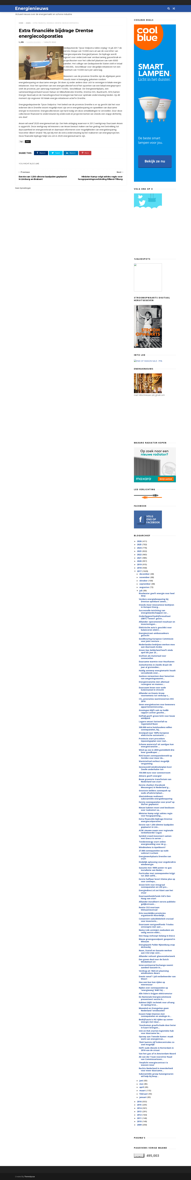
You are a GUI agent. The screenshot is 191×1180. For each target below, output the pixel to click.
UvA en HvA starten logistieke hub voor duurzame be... (156, 1032)
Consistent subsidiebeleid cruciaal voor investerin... (156, 919)
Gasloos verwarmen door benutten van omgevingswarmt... (156, 677)
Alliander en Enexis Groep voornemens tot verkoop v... (154, 694)
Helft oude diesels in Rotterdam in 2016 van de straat (156, 1049)
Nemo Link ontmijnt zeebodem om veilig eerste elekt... (156, 931)
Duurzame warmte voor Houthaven (156, 661)
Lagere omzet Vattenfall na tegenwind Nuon (153, 722)
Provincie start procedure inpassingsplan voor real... (153, 739)
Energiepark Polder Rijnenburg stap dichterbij (157, 945)
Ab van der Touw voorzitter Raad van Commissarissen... (155, 1058)
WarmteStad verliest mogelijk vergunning (154, 762)
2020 (139, 561)
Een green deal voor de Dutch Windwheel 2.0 (154, 960)
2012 (139, 1114)
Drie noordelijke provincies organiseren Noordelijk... (152, 914)
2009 (139, 1124)
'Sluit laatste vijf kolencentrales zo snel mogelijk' (156, 1043)
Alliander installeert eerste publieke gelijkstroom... (157, 902)
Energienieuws (31, 8)
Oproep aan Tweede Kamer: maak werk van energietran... (156, 1037)
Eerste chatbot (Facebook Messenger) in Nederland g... (154, 786)
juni (141, 1080)
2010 (139, 1121)
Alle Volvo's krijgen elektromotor (155, 993)
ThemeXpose (29, 1176)
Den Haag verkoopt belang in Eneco (157, 935)
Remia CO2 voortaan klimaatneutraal (149, 908)
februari (143, 1094)
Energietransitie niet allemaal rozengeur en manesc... (154, 683)
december (144, 574)
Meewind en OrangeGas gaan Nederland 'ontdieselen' (154, 1009)
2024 (139, 547)
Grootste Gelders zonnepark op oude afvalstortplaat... (155, 791)
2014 (139, 1108)
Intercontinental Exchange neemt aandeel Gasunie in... (156, 966)
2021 (139, 558)
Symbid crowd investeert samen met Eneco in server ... (155, 837)
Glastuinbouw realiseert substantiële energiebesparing (155, 797)
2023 (139, 551)
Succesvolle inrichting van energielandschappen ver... (153, 611)
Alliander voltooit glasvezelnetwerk (157, 956)
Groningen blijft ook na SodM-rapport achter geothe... (154, 711)
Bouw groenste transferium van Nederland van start (155, 780)
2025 (139, 544)
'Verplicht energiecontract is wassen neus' (153, 1063)
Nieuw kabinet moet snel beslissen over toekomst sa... (156, 808)
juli (141, 590)
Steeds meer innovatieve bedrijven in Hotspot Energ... (156, 606)
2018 (139, 567)
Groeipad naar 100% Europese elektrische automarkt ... (154, 734)
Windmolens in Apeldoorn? (152, 847)
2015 (139, 1104)
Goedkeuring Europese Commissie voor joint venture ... (156, 639)
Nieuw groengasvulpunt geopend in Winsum (157, 940)
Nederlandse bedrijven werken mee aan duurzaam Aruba (157, 645)
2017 (139, 571)
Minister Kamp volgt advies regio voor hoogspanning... (155, 814)
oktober (143, 580)
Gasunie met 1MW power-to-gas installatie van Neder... (155, 868)
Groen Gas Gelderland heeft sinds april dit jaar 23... (156, 651)
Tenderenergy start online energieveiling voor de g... (153, 842)
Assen (28, 23)
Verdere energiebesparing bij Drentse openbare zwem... (153, 600)
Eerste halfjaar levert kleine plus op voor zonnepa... (157, 880)
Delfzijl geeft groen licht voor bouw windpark (157, 717)
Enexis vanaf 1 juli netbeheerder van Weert (157, 977)
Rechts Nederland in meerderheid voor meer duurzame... (156, 1069)
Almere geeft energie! (150, 776)
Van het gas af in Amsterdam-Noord (157, 1053)
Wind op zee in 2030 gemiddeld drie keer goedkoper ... (156, 751)
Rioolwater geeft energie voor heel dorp (157, 594)
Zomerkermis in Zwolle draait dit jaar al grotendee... (155, 665)
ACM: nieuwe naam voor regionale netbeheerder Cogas (156, 831)
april (141, 1087)
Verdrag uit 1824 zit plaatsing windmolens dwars (154, 972)
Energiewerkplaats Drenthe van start (155, 857)
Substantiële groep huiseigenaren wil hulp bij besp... (156, 1075)
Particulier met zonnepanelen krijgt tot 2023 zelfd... (157, 874)
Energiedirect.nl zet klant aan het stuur (156, 891)
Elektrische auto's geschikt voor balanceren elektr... (155, 628)
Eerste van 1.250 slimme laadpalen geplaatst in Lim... (156, 825)
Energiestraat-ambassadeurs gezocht (154, 634)
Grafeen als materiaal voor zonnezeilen (152, 657)
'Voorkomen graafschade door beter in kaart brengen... (157, 1026)
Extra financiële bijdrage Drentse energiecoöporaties (155, 820)
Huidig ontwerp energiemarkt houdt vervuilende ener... (157, 671)
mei (141, 1084)
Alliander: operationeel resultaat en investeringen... (157, 622)
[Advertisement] (155, 234)
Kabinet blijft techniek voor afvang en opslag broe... (157, 1003)
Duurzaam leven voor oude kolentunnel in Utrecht (152, 688)
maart (142, 1090)
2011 (139, 1118)
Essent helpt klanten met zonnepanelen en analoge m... (155, 1015)
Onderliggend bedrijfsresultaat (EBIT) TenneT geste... (155, 617)
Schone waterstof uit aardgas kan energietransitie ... (156, 745)
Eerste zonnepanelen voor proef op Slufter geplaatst (157, 803)
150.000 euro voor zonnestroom (154, 772)
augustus (144, 587)
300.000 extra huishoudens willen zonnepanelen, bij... (155, 728)
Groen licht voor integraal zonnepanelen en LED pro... (153, 885)
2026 (139, 541)
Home (21, 23)
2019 (139, 564)
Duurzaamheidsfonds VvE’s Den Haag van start (155, 897)
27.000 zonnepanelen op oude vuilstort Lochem (153, 851)
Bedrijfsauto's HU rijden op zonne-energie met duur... (156, 1020)
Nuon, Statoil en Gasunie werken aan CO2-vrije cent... (155, 951)
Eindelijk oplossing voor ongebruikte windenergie (157, 863)
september (145, 584)
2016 (139, 1101)
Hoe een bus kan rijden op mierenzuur (152, 983)
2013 (139, 1111)
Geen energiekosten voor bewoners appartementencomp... (157, 705)
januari (143, 1097)
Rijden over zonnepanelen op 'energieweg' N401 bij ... (153, 988)
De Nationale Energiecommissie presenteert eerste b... (155, 998)
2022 (139, 554)
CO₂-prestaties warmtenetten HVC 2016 (156, 700)
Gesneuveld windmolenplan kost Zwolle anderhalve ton (155, 768)
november (144, 577)
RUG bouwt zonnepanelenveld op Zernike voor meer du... (155, 756)
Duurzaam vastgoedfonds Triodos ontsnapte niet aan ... (156, 925)
